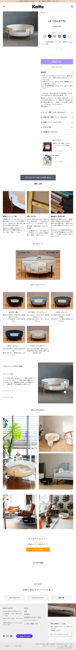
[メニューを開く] (6, 6)
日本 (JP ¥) (18, 646)
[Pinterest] (4, 636)
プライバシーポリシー (31, 620)
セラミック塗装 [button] (8, 374)
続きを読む (44, 106)
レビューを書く (38, 549)
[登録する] (71, 634)
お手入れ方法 (47, 127)
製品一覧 (61, 597)
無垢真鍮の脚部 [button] (8, 397)
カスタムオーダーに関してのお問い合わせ (38, 177)
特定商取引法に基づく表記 (32, 617)
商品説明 (44, 72)
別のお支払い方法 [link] (57, 67)
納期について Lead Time (52, 122)
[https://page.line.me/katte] (11, 636)
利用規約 (27, 614)
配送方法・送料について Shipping (55, 117)
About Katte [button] (8, 608)
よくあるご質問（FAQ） (31, 623)
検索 (25, 611)
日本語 (7, 646)
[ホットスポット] (51, 388)
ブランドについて (14, 597)
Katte (43, 12)
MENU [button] (26, 608)
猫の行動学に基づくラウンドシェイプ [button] (15, 380)
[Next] (71, 491)
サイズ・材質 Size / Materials (54, 112)
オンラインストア (38, 597)
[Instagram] (7, 636)
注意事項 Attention (50, 132)
